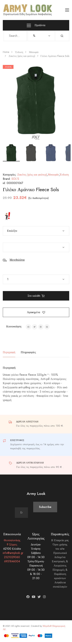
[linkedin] (41, 327)
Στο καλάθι (34, 296)
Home (6, 52)
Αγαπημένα (34, 312)
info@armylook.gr (13, 553)
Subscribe (45, 507)
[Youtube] (33, 597)
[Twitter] (39, 597)
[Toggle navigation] (67, 10)
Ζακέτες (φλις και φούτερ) (22, 56)
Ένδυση (19, 52)
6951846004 (12, 561)
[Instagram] (44, 597)
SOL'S (15, 179)
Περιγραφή (9, 352)
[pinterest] (47, 327)
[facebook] (28, 327)
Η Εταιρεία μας (60, 540)
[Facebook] (28, 597)
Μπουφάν (34, 52)
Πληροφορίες (28, 352)
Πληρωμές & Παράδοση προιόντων (60, 574)
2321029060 (12, 557)
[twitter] (34, 327)
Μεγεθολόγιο (17, 260)
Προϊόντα (39, 25)
